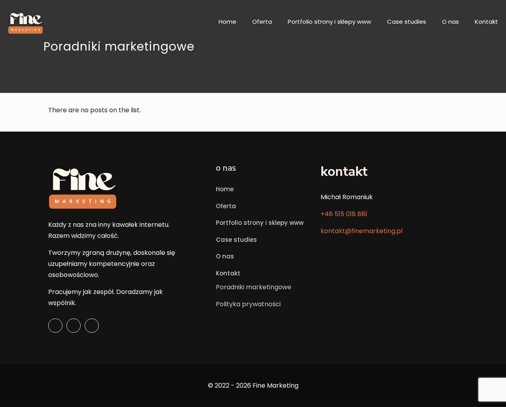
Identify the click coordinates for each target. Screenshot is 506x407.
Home (225, 189)
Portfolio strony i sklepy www (260, 223)
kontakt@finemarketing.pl (361, 231)
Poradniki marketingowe (253, 287)
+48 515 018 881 (344, 214)
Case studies (236, 240)
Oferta (226, 206)
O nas (225, 256)
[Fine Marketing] (25, 21)
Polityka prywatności (248, 304)
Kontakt (228, 273)
